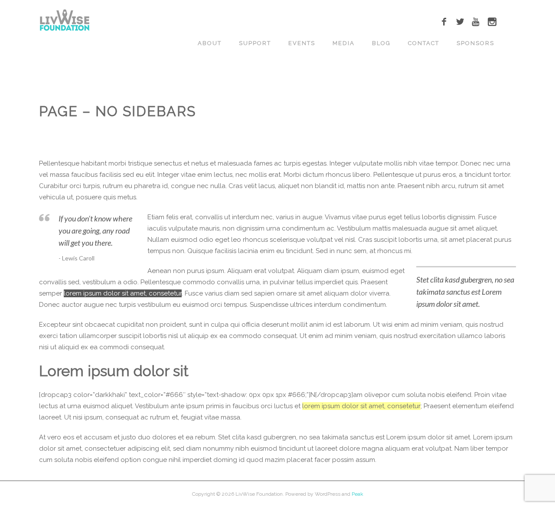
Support (255, 43)
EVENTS (301, 43)
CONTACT (423, 43)
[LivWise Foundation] (64, 20)
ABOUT (210, 43)
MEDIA (344, 43)
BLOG (381, 43)
